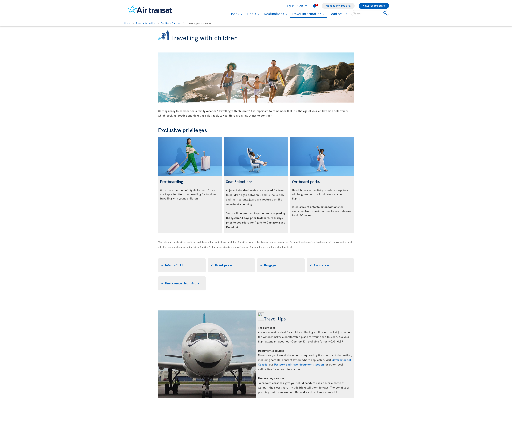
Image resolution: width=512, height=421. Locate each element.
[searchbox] (370, 13)
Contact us (338, 13)
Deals (251, 13)
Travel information (306, 14)
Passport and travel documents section (299, 364)
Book (234, 13)
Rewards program (374, 5)
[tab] (182, 265)
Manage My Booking (338, 5)
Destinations (273, 13)
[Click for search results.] (385, 13)
